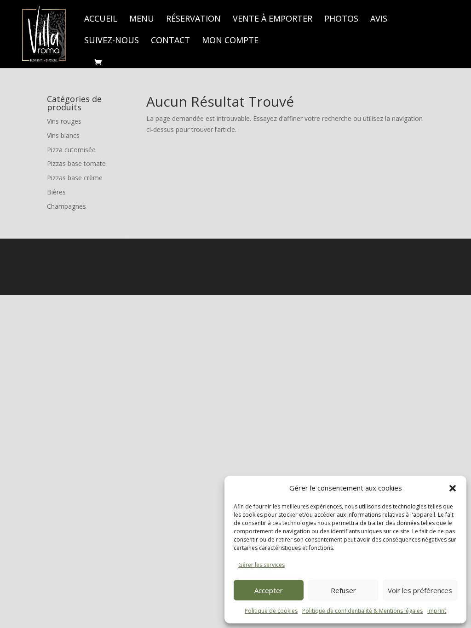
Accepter (268, 590)
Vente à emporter (272, 19)
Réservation (193, 19)
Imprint (436, 611)
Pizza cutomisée (71, 149)
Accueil (100, 19)
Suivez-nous (111, 41)
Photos (341, 19)
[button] (452, 488)
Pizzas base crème (75, 177)
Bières (56, 192)
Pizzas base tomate (76, 163)
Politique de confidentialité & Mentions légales (362, 611)
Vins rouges (64, 121)
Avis (378, 19)
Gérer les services (261, 565)
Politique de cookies (271, 611)
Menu (141, 19)
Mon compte (230, 41)
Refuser (343, 590)
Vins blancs (63, 135)
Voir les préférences (420, 590)
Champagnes (66, 206)
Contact (170, 41)
